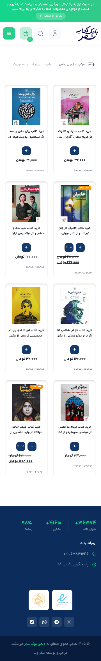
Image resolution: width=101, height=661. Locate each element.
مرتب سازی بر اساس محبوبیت (32, 64)
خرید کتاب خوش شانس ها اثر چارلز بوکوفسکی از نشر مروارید (74, 333)
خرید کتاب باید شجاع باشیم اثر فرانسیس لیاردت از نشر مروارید (26, 231)
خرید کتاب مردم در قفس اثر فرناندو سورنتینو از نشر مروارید (74, 430)
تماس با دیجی (52, 15)
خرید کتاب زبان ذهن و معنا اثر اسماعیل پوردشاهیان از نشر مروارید (26, 134)
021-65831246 (76, 554)
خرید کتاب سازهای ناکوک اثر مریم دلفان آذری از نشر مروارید (75, 134)
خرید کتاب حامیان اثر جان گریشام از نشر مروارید (75, 231)
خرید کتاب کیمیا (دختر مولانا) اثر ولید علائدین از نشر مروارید (26, 430)
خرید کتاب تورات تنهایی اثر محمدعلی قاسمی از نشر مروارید (26, 333)
